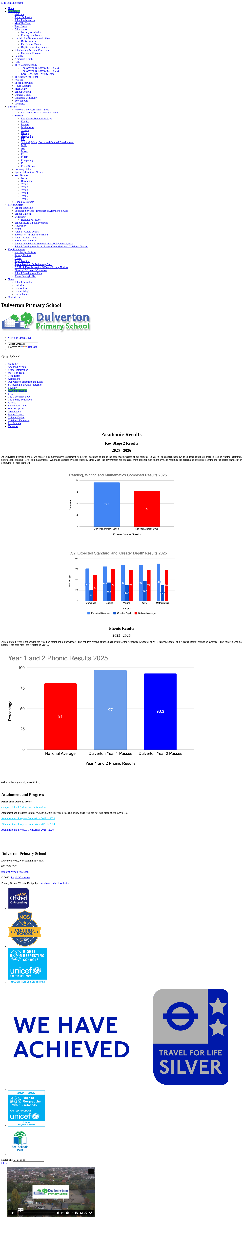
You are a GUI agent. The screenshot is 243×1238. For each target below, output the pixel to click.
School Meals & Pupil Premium (31, 222)
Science (25, 130)
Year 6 (24, 198)
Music (24, 151)
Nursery (25, 178)
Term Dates (21, 26)
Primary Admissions (31, 35)
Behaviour (20, 216)
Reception (26, 181)
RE (23, 139)
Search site (7, 1159)
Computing (27, 160)
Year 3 (24, 190)
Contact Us (14, 297)
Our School (14, 11)
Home (11, 8)
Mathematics (27, 127)
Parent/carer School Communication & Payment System (44, 243)
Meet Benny (21, 88)
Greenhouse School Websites (54, 883)
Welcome (19, 14)
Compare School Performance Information (23, 807)
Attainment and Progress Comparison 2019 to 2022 (28, 818)
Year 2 (24, 187)
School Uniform (23, 213)
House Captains (23, 85)
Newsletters (21, 288)
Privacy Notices (23, 255)
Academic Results (24, 59)
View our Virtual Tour (19, 337)
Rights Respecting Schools (35, 47)
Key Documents (16, 249)
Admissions (21, 29)
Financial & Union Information (31, 270)
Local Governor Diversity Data (37, 73)
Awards (19, 79)
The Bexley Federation (27, 76)
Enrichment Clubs (24, 82)
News (11, 279)
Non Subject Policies (25, 252)
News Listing (22, 291)
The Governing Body (26, 64)
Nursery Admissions (31, 32)
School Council (23, 91)
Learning (12, 106)
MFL (24, 145)
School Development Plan (28, 273)
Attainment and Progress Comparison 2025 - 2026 (27, 829)
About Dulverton (23, 17)
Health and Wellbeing (26, 240)
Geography (27, 136)
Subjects (19, 115)
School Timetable (24, 207)
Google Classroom (24, 201)
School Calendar (23, 282)
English (25, 121)
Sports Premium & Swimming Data (33, 264)
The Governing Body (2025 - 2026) (40, 67)
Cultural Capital (23, 94)
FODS (18, 228)
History (25, 133)
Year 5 (24, 195)
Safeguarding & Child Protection (32, 50)
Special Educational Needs (28, 172)
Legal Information (20, 877)
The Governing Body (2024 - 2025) (40, 70)
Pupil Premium (22, 261)
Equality (19, 56)
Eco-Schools (21, 100)
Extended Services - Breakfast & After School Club (41, 210)
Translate (32, 346)
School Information (25, 20)
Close (4, 1163)
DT (23, 163)
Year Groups (21, 175)
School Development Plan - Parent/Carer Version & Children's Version (51, 246)
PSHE (24, 157)
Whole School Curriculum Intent (32, 109)
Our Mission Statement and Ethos (32, 38)
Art (23, 148)
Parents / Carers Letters (27, 231)
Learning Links (23, 169)
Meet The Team (23, 23)
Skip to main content (12, 2)
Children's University (26, 97)
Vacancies (20, 103)
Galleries (19, 285)
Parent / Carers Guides (26, 237)
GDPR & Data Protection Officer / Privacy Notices (41, 267)
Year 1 (24, 184)
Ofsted (18, 258)
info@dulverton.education (15, 871)
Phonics (25, 124)
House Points (21, 294)
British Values (28, 41)
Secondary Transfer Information (31, 234)
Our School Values (31, 44)
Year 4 (24, 192)
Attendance (20, 225)
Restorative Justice (30, 219)
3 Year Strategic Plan (25, 276)
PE (22, 154)
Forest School (28, 166)
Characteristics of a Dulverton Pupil (39, 112)
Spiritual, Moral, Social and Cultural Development (47, 142)
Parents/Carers (15, 204)
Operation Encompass (32, 53)
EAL (17, 62)
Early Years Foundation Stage (36, 118)
